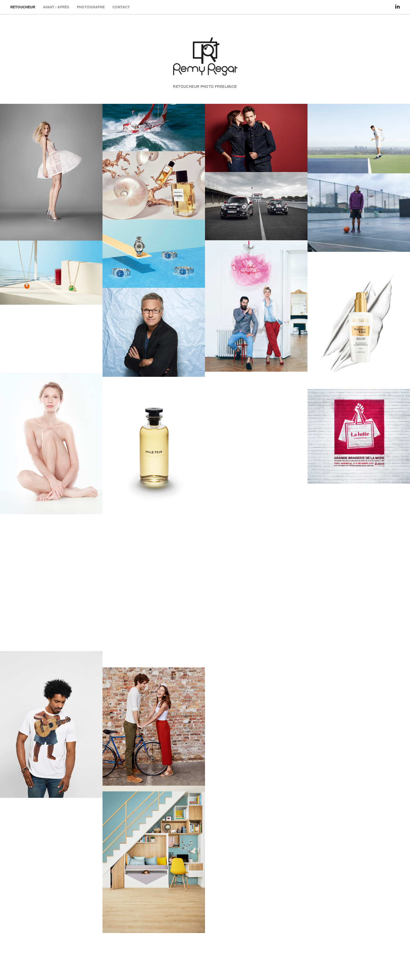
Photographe (91, 6)
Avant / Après (56, 6)
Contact (121, 6)
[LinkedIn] (397, 3)
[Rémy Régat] (205, 71)
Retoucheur (22, 6)
